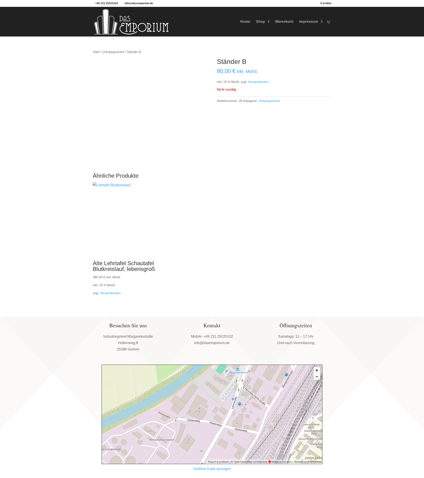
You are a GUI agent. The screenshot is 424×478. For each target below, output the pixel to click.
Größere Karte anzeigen (212, 469)
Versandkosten (258, 82)
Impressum (308, 21)
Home (245, 21)
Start (96, 52)
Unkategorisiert (113, 52)
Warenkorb (284, 21)
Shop (260, 21)
